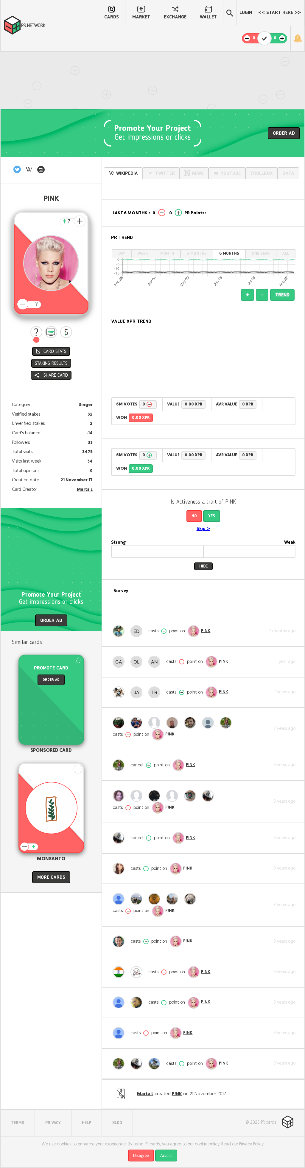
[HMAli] (137, 1002)
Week (143, 253)
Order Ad (284, 133)
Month (167, 253)
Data (288, 173)
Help (86, 1123)
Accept (166, 1155)
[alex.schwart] (137, 723)
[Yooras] (173, 723)
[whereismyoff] (209, 723)
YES (211, 516)
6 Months (229, 253)
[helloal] (191, 899)
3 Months (197, 253)
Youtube (231, 173)
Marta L (85, 490)
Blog (117, 1123)
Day (121, 253)
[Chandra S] (137, 972)
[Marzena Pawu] (120, 796)
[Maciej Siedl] (173, 899)
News (198, 173)
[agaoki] (120, 869)
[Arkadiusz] (209, 796)
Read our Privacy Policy (242, 1144)
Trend (282, 295)
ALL (285, 253)
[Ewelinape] (137, 899)
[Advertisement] (152, 67)
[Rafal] (120, 941)
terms (17, 1123)
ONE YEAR (261, 253)
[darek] (173, 796)
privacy (53, 1123)
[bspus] (120, 1002)
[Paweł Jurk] (120, 631)
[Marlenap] (137, 796)
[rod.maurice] (191, 723)
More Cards (51, 877)
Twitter (165, 173)
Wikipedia (127, 173)
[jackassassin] (137, 692)
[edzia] (137, 631)
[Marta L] (155, 1064)
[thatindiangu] (120, 972)
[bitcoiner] (155, 723)
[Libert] (155, 796)
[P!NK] (193, 631)
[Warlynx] (120, 899)
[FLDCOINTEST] (155, 899)
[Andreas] (155, 662)
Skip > (203, 528)
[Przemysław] (120, 692)
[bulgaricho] (120, 723)
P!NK (205, 631)
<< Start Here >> (279, 12)
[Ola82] (137, 662)
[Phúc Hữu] (191, 796)
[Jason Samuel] (227, 723)
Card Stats (54, 351)
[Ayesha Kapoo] (120, 1033)
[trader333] (155, 692)
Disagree (141, 1155)
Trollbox (261, 173)
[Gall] (120, 662)
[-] (36, 332)
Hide (203, 566)
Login (245, 12)
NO (194, 516)
